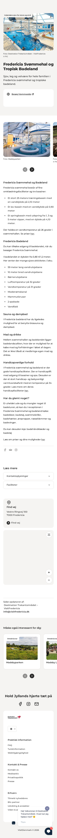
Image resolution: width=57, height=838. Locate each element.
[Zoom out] (49, 580)
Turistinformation (16, 749)
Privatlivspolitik (15, 777)
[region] (28, 557)
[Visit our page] (28, 704)
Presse (11, 781)
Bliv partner (14, 802)
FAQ (10, 745)
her (32, 233)
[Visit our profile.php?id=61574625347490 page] (20, 704)
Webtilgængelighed (18, 753)
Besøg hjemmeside (21, 94)
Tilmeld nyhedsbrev (18, 798)
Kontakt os (13, 770)
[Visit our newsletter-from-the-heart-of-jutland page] (36, 704)
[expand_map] (49, 535)
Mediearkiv (13, 773)
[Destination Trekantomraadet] (14, 717)
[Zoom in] (49, 572)
